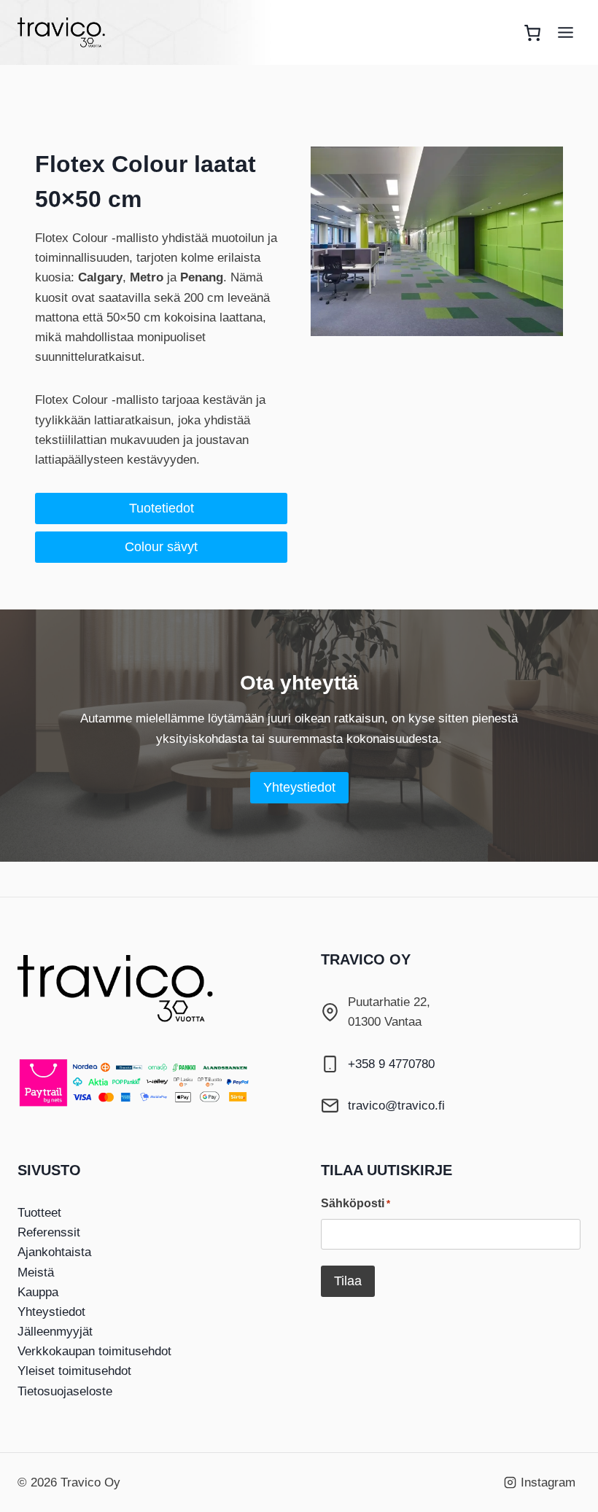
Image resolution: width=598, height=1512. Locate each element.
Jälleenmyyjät (55, 1331)
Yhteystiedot (51, 1312)
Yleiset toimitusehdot (74, 1371)
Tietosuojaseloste (65, 1391)
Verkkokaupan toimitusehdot (94, 1351)
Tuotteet (39, 1213)
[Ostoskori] (532, 32)
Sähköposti (355, 1203)
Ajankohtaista (54, 1252)
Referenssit (49, 1232)
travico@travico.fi (396, 1105)
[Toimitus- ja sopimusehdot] (147, 1083)
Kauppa (38, 1292)
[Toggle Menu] (565, 32)
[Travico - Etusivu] (127, 988)
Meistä (36, 1272)
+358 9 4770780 (391, 1064)
